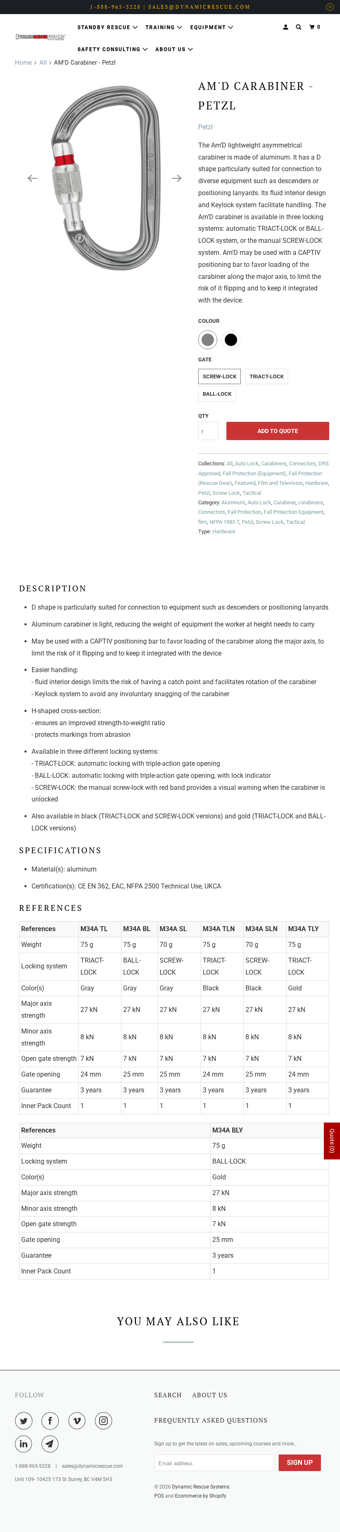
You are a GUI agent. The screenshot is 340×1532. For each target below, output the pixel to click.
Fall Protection (244, 512)
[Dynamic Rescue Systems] (40, 37)
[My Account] (286, 27)
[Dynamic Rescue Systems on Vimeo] (78, 1421)
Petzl (205, 127)
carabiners (310, 502)
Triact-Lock (267, 376)
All (43, 62)
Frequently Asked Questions (211, 1420)
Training (161, 27)
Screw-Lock (219, 376)
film (202, 522)
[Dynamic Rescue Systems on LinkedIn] (25, 1444)
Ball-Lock (217, 394)
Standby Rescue (105, 27)
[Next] (177, 178)
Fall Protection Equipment (293, 512)
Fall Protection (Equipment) (254, 473)
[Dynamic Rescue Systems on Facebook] (51, 1421)
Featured (245, 483)
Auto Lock (247, 463)
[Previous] (32, 178)
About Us (171, 49)
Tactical (252, 493)
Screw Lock (226, 493)
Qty (203, 416)
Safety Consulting (110, 49)
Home (23, 62)
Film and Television (280, 483)
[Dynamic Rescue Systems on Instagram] (105, 1421)
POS (159, 1496)
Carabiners (274, 463)
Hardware (316, 483)
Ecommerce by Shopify (200, 1496)
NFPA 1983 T (224, 522)
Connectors (302, 463)
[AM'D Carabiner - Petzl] (104, 178)
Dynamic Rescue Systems (200, 1487)
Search (168, 1394)
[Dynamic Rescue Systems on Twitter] (25, 1421)
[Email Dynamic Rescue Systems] (51, 1444)
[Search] (299, 27)
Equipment (209, 27)
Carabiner (285, 502)
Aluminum (233, 502)
